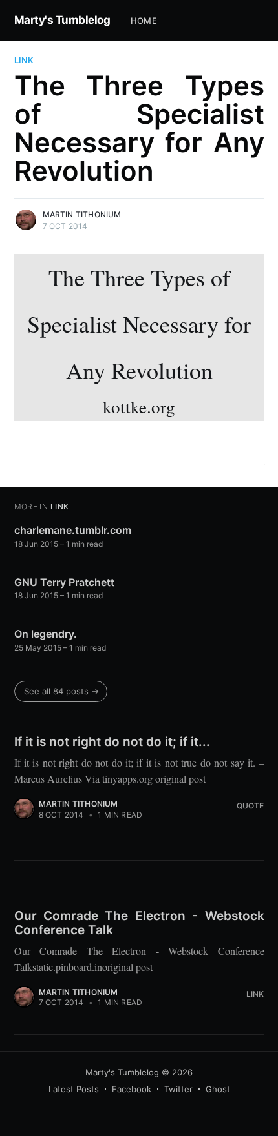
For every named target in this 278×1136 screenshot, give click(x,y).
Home (144, 20)
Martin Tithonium (82, 214)
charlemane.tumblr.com (72, 530)
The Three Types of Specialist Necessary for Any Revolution (139, 340)
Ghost (218, 1089)
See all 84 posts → (61, 691)
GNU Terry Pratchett (64, 582)
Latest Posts (73, 1089)
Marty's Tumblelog (62, 20)
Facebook (131, 1089)
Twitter (178, 1089)
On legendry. (45, 633)
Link (24, 60)
